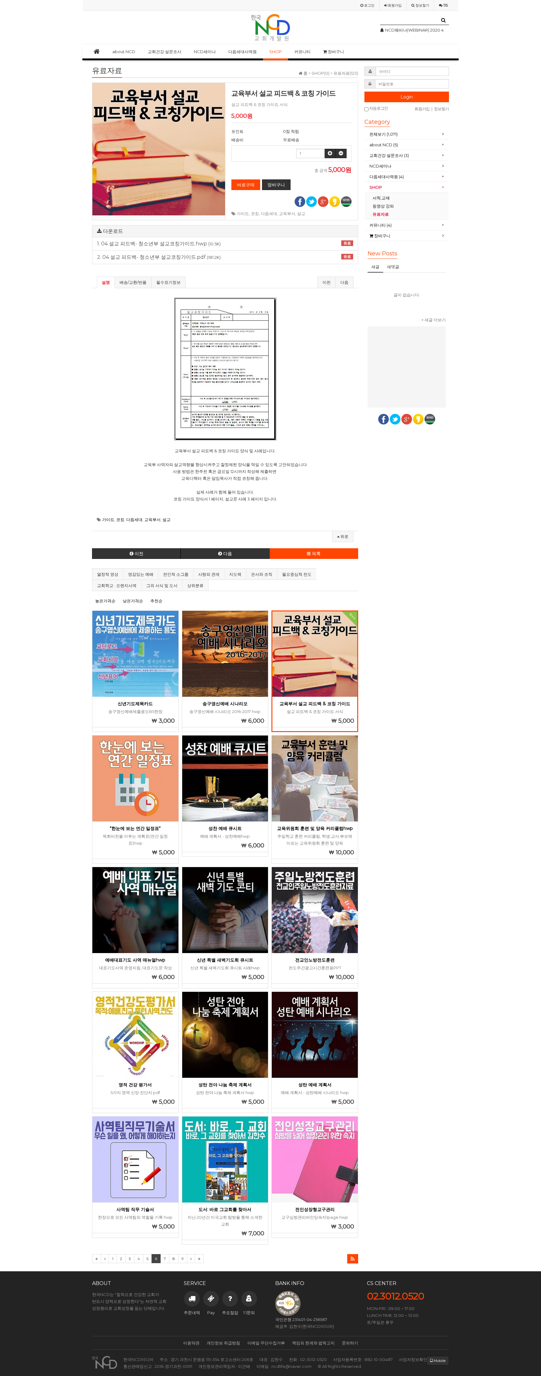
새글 (375, 266)
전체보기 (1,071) (383, 134)
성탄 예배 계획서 (315, 1084)
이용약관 (191, 1342)
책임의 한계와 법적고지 (313, 1342)
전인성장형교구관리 (315, 1209)
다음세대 (269, 213)
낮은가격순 (133, 600)
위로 (343, 536)
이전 (326, 282)
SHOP (275, 51)
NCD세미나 (205, 51)
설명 (106, 282)
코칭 (255, 213)
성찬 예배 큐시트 (225, 828)
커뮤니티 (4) (380, 225)
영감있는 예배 (140, 574)
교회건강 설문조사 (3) (389, 155)
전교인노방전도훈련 (315, 960)
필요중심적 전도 (297, 574)
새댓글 (393, 266)
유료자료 (381, 214)
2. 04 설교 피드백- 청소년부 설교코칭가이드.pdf (224, 257)
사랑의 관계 (208, 574)
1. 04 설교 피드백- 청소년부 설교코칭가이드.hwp (224, 244)
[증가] (330, 153)
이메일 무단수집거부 (266, 1342)
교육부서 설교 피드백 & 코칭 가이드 (315, 703)
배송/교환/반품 (133, 282)
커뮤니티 (302, 51)
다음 (344, 282)
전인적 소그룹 (175, 574)
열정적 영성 (107, 574)
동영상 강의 (383, 205)
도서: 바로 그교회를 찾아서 (224, 1209)
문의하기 (350, 1342)
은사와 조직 (261, 574)
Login (406, 97)
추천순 (156, 600)
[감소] (341, 153)
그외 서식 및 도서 (162, 585)
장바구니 (335, 51)
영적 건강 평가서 (135, 1084)
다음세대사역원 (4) (386, 176)
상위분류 (195, 585)
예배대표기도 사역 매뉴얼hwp (135, 960)
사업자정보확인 (413, 1359)
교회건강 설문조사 (164, 51)
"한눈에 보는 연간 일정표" (135, 828)
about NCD (123, 51)
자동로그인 (378, 108)
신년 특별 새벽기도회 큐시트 (225, 960)
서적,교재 (382, 197)
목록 (316, 553)
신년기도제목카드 (135, 703)
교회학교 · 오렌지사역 (117, 585)
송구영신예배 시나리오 (225, 703)
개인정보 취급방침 (223, 1342)
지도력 (235, 574)
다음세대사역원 (242, 51)
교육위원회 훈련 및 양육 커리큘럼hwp (315, 828)
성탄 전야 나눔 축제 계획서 (225, 1084)
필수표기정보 (168, 282)
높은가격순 (105, 600)
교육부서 (287, 213)
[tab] (407, 134)
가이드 (243, 213)
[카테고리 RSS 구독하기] (352, 1258)
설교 (301, 213)
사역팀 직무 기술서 (135, 1209)
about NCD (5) (383, 144)
